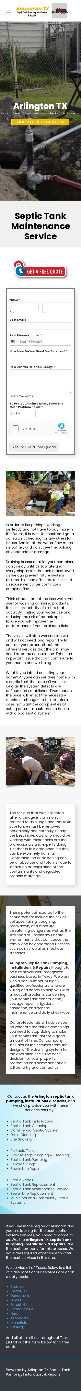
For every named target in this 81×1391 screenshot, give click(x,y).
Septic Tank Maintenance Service (39, 1188)
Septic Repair (22, 1179)
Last (44, 312)
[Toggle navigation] (8, 11)
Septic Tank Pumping (28, 1159)
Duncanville (20, 1295)
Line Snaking (21, 1139)
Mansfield (18, 1322)
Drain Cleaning (23, 1134)
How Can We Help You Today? (32, 367)
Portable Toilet (23, 1150)
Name (15, 300)
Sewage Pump (23, 1164)
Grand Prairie (21, 1309)
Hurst (15, 1313)
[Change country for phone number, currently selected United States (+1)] (14, 342)
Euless (15, 1300)
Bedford (17, 1286)
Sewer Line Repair (25, 1168)
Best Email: (19, 320)
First (12, 312)
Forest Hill (18, 1304)
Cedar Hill (18, 1291)
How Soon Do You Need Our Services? (38, 351)
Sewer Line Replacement (31, 1193)
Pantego (17, 1327)
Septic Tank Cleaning (28, 1125)
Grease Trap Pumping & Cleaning (39, 1155)
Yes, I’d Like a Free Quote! (34, 447)
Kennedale (19, 1318)
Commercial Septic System (34, 1130)
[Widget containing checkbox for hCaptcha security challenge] (39, 428)
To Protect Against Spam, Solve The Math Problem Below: (36, 405)
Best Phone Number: (26, 335)
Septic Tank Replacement (32, 1184)
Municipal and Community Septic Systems (39, 1200)
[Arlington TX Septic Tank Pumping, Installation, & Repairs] (42, 11)
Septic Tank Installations (31, 1121)
